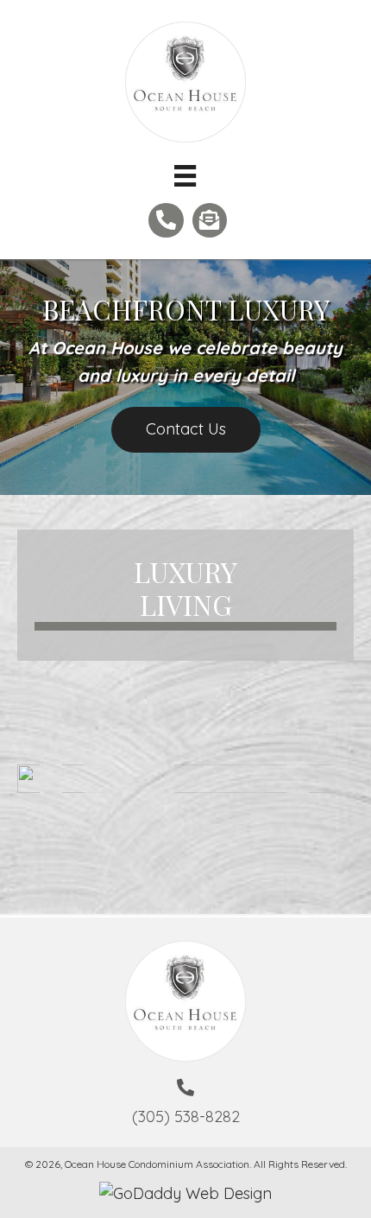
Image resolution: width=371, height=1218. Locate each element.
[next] (310, 802)
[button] (186, 430)
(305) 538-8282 (186, 1116)
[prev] (60, 802)
